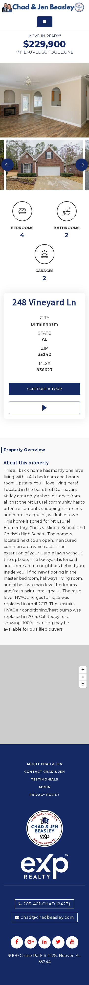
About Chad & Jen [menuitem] (45, 764)
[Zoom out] (83, 676)
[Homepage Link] (43, 7)
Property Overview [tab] (24, 449)
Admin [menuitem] (45, 787)
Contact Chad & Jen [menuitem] (44, 772)
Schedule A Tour (44, 389)
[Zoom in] (83, 669)
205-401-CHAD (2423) (46, 904)
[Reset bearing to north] (83, 684)
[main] (44, 372)
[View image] (44, 165)
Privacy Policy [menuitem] (44, 795)
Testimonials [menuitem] (44, 779)
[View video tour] (44, 408)
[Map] (44, 694)
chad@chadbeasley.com (47, 917)
